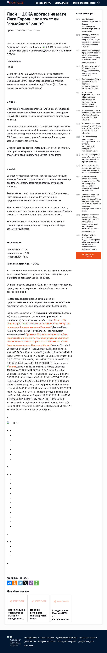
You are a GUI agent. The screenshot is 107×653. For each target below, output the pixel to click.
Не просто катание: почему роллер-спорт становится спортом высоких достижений (91, 169)
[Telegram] (20, 583)
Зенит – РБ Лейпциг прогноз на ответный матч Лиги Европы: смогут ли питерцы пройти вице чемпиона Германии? (38, 324)
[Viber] (31, 583)
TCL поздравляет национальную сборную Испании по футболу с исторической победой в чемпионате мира (91, 144)
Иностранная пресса (67, 641)
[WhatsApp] (36, 583)
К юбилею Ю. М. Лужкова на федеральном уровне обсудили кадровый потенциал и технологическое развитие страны (91, 242)
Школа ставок (62, 3)
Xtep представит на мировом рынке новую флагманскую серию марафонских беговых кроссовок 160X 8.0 (91, 41)
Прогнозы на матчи (16, 30)
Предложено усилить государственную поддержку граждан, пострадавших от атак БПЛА (91, 71)
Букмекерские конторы (84, 3)
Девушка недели (86, 641)
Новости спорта (43, 3)
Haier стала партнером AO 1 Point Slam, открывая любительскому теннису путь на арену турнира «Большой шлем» (91, 99)
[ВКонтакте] (9, 583)
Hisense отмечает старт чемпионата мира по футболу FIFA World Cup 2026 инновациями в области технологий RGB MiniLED (91, 183)
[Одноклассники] (14, 583)
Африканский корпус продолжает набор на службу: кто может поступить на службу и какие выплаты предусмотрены (91, 56)
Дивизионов (30, 641)
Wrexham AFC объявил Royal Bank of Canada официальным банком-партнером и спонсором (91, 25)
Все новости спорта (88, 255)
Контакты (29, 645)
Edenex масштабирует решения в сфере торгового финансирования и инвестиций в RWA (91, 84)
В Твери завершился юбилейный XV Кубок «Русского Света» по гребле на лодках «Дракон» (91, 115)
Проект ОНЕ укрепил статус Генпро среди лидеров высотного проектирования (91, 158)
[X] (25, 583)
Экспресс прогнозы (47, 641)
